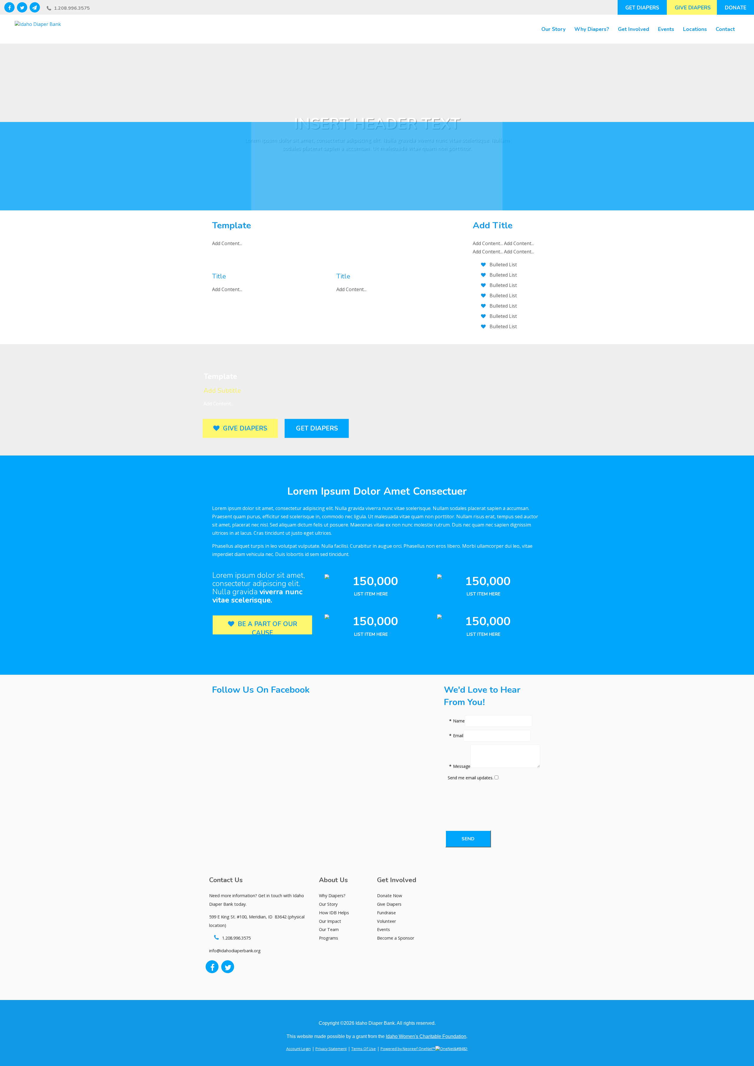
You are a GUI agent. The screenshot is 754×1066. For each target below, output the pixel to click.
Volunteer (386, 921)
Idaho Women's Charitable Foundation (426, 1036)
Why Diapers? (591, 29)
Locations (695, 29)
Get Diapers (642, 7)
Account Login (298, 1048)
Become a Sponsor (395, 938)
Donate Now (389, 895)
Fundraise (386, 912)
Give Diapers (693, 7)
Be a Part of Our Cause (265, 628)
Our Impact (330, 921)
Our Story (553, 29)
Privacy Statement (331, 1048)
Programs (328, 938)
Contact (725, 29)
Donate (735, 7)
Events (666, 29)
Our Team (329, 929)
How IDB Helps (334, 912)
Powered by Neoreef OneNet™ (408, 1048)
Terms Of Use (363, 1048)
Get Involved (633, 29)
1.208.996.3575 (72, 8)
